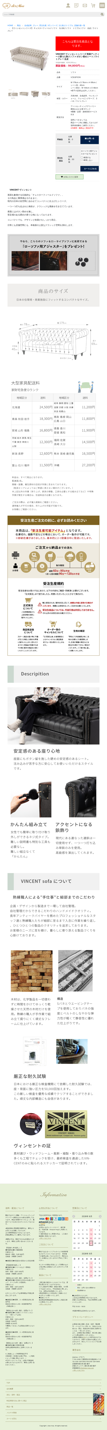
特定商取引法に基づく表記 (17, 1401)
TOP (8, 1383)
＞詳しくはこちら (45, 1238)
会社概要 (10, 1389)
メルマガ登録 (12, 1413)
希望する (87, 157)
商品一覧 (10, 1407)
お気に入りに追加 (71, 177)
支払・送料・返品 (13, 1395)
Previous (12, 58)
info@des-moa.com (87, 1368)
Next (46, 58)
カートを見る (12, 1419)
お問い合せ (90, 140)
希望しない (88, 160)
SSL (84, 1337)
